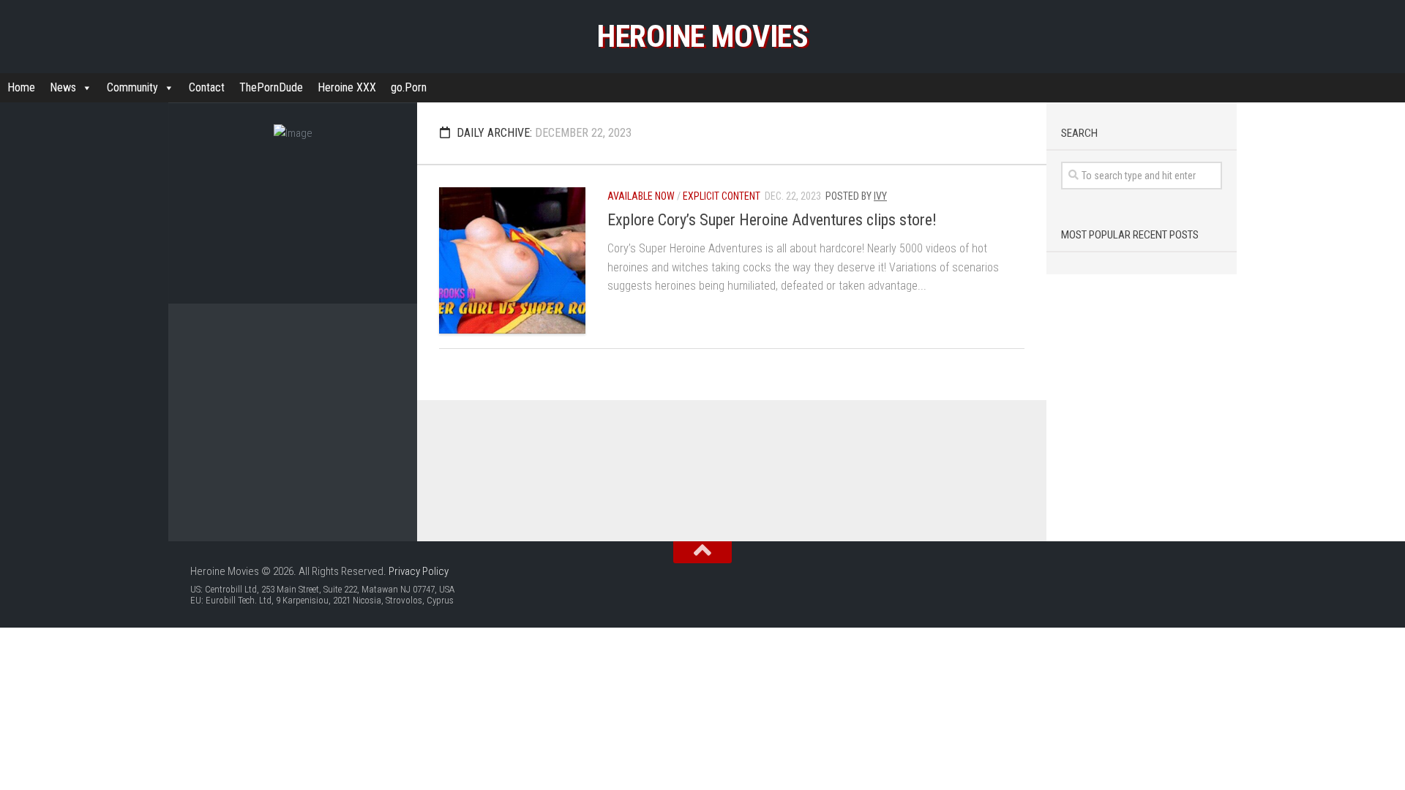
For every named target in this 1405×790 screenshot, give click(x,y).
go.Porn (409, 87)
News (63, 87)
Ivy (880, 196)
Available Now (641, 196)
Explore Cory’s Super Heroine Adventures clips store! (772, 220)
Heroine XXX (347, 87)
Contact (207, 87)
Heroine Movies (702, 36)
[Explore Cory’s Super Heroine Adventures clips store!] (512, 260)
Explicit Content (721, 196)
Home (21, 87)
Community (132, 87)
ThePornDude (271, 87)
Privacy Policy (419, 571)
